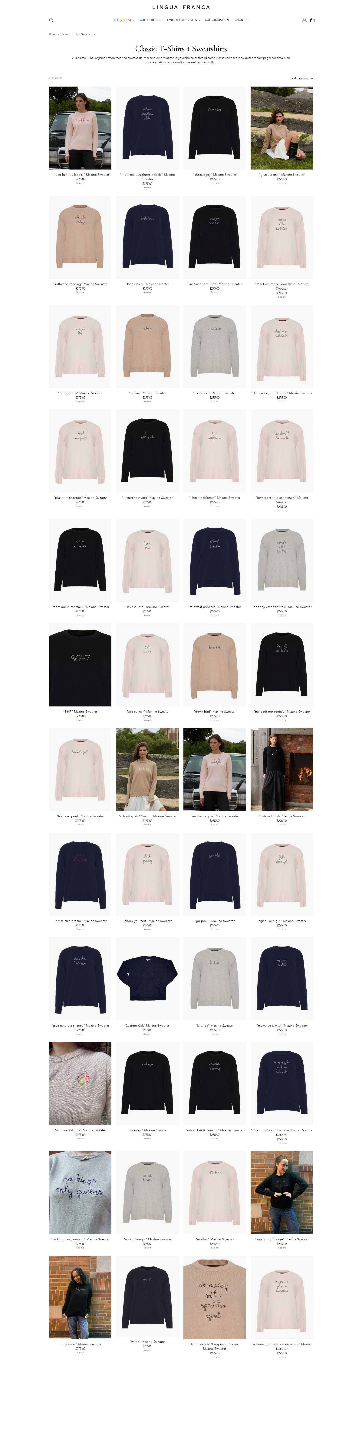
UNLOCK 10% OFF (139, 753)
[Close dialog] (262, 672)
